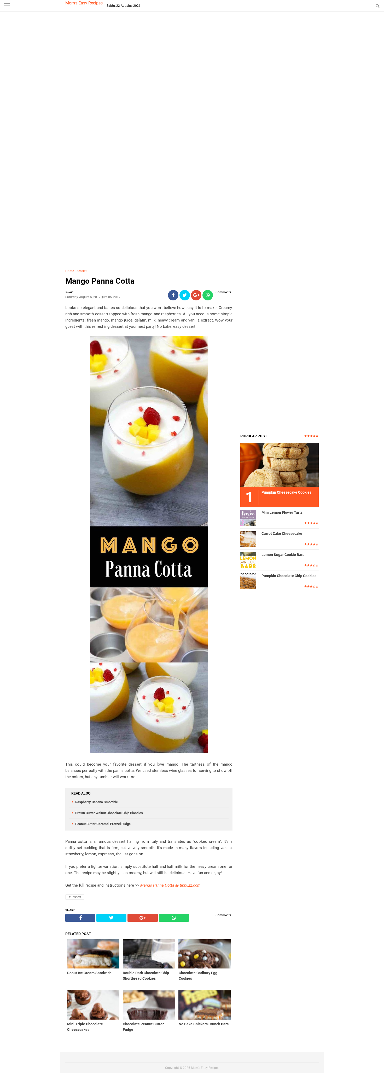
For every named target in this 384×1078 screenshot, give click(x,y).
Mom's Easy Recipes (84, 3)
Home (69, 271)
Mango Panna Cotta (100, 281)
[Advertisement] (192, 104)
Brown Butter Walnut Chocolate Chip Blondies (109, 813)
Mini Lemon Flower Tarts (281, 512)
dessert (82, 271)
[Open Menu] (6, 6)
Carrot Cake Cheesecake (281, 533)
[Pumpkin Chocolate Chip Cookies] (248, 581)
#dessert (75, 897)
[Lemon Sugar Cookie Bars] (248, 559)
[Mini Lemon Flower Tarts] (248, 517)
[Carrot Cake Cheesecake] (248, 538)
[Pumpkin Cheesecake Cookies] (279, 465)
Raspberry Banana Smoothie (96, 802)
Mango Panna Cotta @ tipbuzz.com (170, 885)
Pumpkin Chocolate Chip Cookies (288, 576)
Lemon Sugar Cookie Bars (282, 555)
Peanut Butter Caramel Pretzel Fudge (103, 824)
